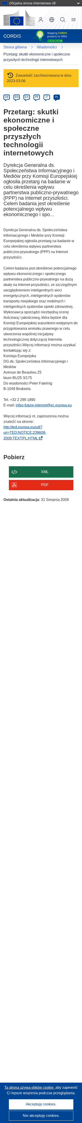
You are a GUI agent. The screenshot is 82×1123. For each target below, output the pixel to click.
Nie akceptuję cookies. (41, 1116)
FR (36, 97)
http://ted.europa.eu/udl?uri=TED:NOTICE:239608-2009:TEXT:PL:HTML (24, 432)
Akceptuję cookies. (41, 1104)
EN (17, 97)
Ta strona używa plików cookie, (29, 1087)
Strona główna (15, 47)
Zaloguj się (41, 20)
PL (57, 97)
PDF (45, 485)
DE (7, 97)
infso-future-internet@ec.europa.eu (44, 405)
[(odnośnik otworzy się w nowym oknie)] (19, 18)
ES (26, 97)
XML (45, 472)
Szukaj (63, 20)
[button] (52, 20)
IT (47, 97)
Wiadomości (47, 47)
